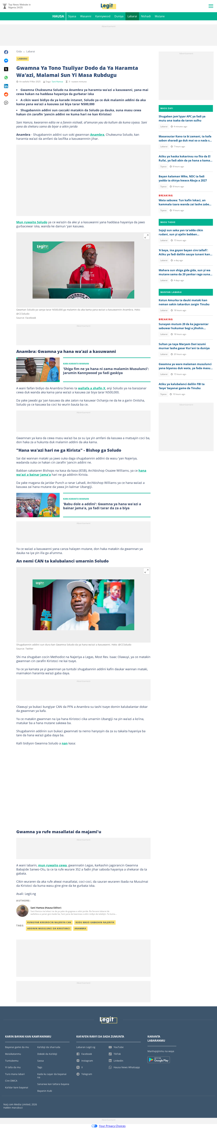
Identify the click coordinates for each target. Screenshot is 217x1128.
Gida (19, 51)
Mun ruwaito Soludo (31, 222)
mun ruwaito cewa (52, 865)
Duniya (118, 16)
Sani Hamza (57, 81)
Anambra (97, 134)
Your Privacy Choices (112, 1126)
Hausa (58, 16)
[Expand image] (146, 236)
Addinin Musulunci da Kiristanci (48, 928)
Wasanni (85, 16)
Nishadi (146, 16)
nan (65, 743)
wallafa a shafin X (91, 388)
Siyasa (72, 16)
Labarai (132, 16)
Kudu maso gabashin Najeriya (95, 922)
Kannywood (102, 16)
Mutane (160, 16)
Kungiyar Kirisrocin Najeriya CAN (49, 922)
